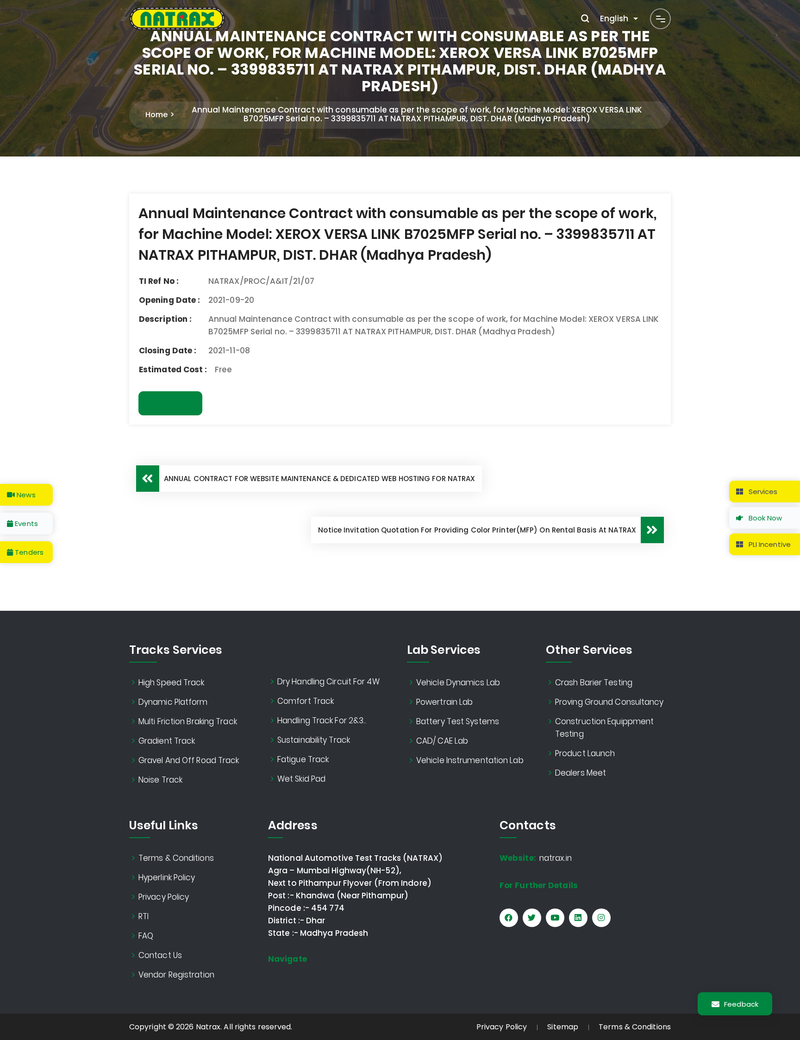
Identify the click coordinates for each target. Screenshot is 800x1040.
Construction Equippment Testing (604, 727)
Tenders (28, 552)
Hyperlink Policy (166, 877)
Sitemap (562, 1026)
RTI (143, 916)
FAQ (145, 935)
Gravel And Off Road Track (188, 760)
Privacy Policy (163, 896)
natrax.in (536, 858)
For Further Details (539, 885)
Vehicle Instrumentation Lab (470, 760)
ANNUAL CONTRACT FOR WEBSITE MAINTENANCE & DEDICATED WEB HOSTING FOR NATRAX (319, 478)
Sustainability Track (313, 740)
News (25, 495)
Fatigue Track (303, 759)
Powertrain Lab (444, 702)
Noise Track (160, 779)
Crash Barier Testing (593, 682)
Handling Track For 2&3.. (321, 720)
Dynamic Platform (173, 702)
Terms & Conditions (176, 858)
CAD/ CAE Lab (442, 740)
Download (170, 403)
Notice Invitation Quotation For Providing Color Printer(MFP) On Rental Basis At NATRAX (477, 530)
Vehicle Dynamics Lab (458, 682)
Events (25, 523)
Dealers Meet (580, 772)
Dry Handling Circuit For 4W (328, 681)
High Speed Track (171, 682)
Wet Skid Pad (301, 778)
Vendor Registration (176, 974)
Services (762, 491)
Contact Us (160, 955)
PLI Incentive (769, 544)
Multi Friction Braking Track (187, 721)
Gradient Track (166, 740)
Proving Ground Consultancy (609, 702)
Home (156, 114)
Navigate (287, 959)
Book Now (764, 518)
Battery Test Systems (457, 721)
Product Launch (585, 753)
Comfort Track (305, 701)
